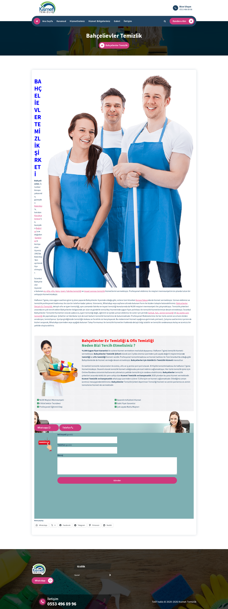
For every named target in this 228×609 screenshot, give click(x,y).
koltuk (151, 312)
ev (44, 291)
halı (156, 312)
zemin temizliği (166, 312)
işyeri (63, 291)
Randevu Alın (179, 21)
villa (48, 291)
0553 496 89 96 (185, 9)
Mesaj (60, 455)
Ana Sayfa (47, 21)
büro (57, 291)
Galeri (117, 21)
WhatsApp (40, 580)
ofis (52, 291)
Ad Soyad (65, 434)
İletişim (128, 21)
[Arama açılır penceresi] (165, 21)
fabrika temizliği (73, 291)
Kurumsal (61, 21)
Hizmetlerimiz (77, 21)
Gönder (117, 480)
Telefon (66, 427)
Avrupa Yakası (142, 300)
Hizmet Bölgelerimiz (99, 21)
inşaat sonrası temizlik (94, 291)
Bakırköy (38, 206)
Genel (77, 575)
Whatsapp (42, 427)
